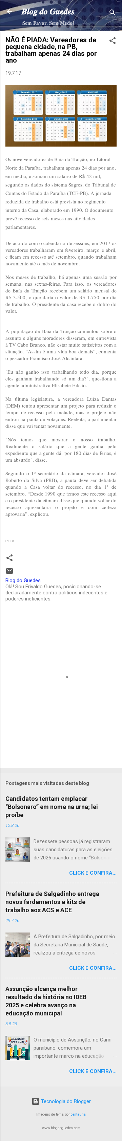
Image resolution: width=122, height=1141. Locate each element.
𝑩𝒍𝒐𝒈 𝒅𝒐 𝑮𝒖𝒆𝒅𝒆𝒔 (48, 11)
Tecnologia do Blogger (65, 1101)
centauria (78, 1114)
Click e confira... (93, 873)
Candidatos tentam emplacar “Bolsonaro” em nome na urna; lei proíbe (51, 806)
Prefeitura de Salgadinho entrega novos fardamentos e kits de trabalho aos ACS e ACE (52, 902)
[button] (112, 42)
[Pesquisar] (112, 13)
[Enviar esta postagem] (9, 573)
